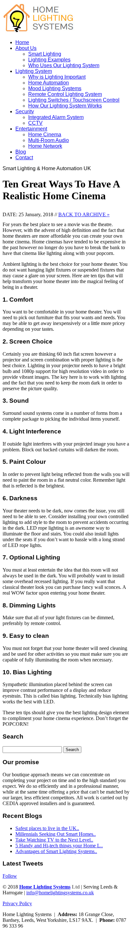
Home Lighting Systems (44, 887)
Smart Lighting (44, 54)
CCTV (35, 123)
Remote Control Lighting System (65, 94)
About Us (26, 48)
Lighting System (33, 71)
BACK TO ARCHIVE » (84, 214)
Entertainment (31, 128)
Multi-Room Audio (48, 140)
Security (24, 111)
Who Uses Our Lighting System (63, 65)
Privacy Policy (17, 903)
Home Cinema (44, 134)
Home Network (45, 146)
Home (22, 42)
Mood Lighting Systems (54, 88)
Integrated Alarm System (56, 117)
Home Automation (48, 82)
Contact (24, 157)
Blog (20, 151)
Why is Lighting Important (57, 77)
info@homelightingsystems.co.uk (60, 892)
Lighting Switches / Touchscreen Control (74, 100)
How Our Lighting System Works (65, 105)
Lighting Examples (49, 59)
